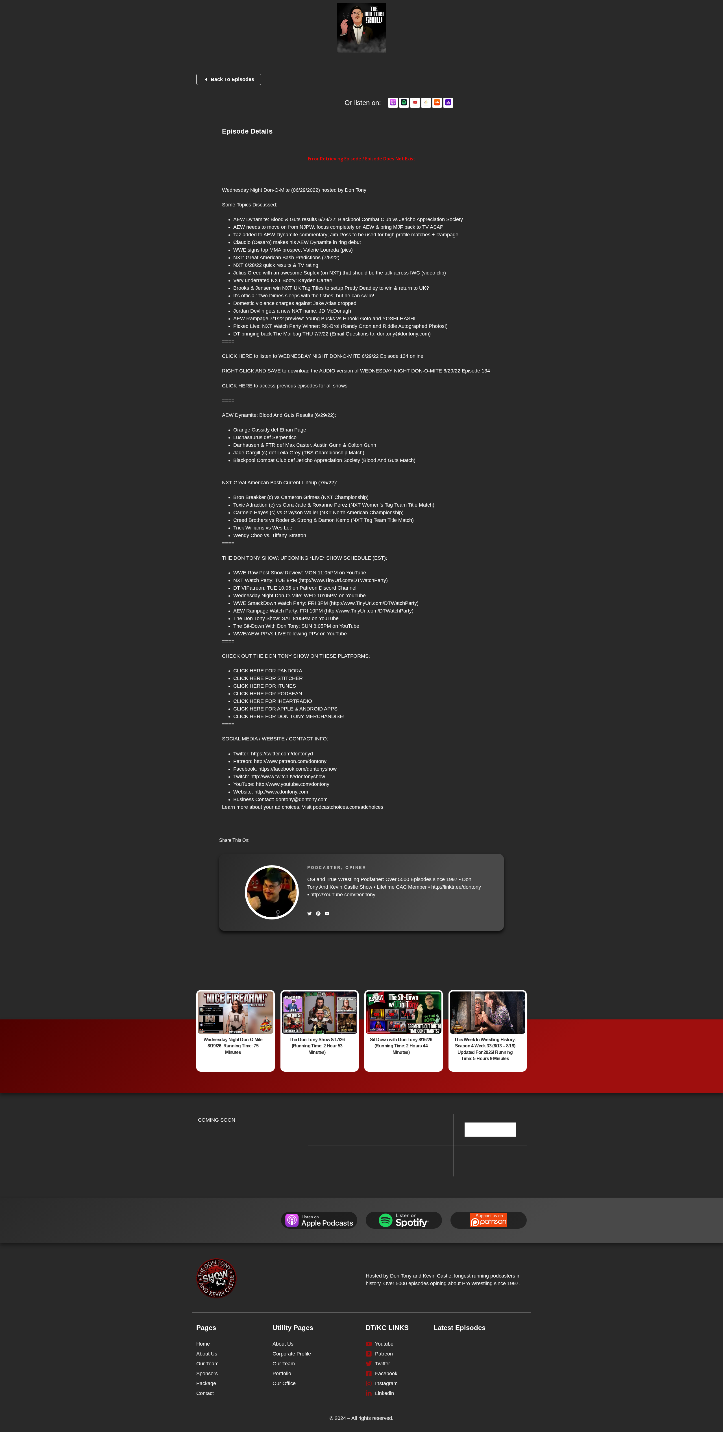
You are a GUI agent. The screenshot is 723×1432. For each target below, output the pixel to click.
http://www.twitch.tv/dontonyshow (288, 776)
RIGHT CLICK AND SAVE (251, 371)
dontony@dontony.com (403, 334)
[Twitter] (309, 913)
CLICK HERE (237, 356)
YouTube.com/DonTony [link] (342, 894)
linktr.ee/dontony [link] (456, 887)
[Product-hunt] (318, 913)
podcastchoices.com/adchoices (348, 807)
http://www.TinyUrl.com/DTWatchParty (343, 580)
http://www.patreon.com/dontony (290, 761)
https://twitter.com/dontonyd (282, 754)
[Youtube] (327, 913)
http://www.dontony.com (281, 792)
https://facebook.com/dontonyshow (297, 769)
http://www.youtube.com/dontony (292, 784)
